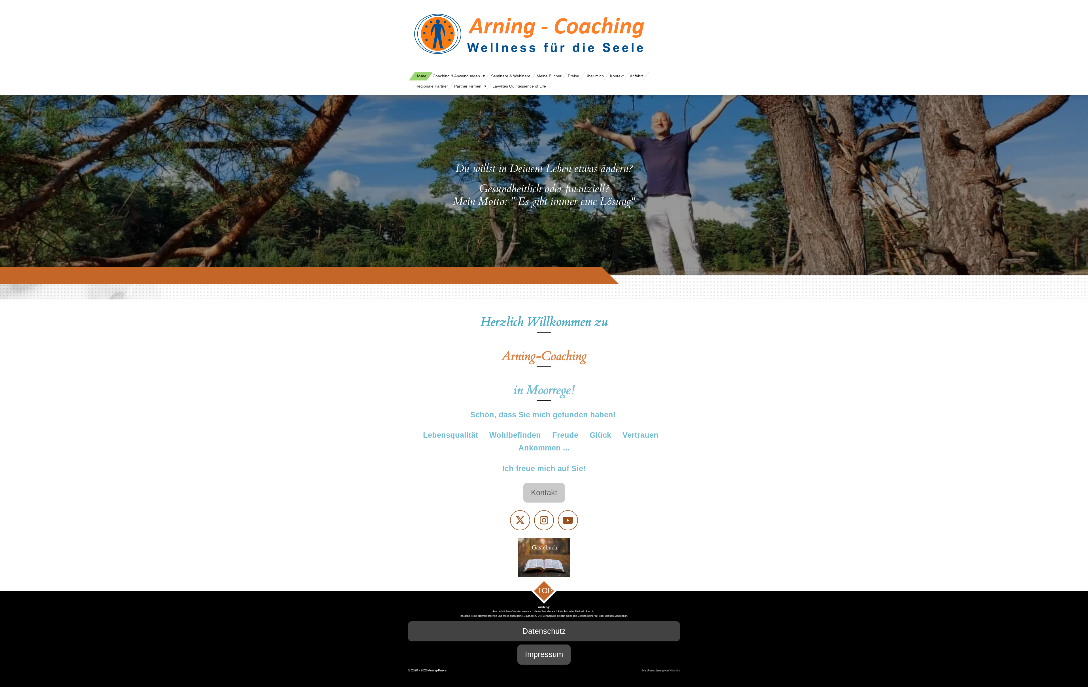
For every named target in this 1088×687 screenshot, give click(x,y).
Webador (675, 670)
